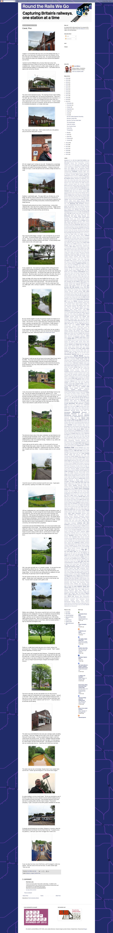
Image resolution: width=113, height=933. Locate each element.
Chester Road (72, 245)
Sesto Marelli (78, 507)
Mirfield (82, 422)
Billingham (66, 200)
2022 (67, 86)
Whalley (69, 589)
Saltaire (68, 500)
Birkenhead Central (73, 202)
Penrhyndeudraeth (68, 464)
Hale (84, 322)
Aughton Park (76, 184)
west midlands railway (80, 586)
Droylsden (70, 277)
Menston (77, 410)
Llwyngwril (73, 392)
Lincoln (79, 381)
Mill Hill (83, 420)
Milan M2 (87, 419)
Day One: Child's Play (72, 118)
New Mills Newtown (75, 436)
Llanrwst (66, 392)
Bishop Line (66, 206)
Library (74, 379)
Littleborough (86, 382)
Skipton (71, 517)
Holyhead (70, 344)
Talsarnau (84, 545)
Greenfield (72, 316)
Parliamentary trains (75, 460)
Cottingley (71, 257)
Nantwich (79, 431)
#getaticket (66, 160)
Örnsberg (78, 454)
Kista (88, 367)
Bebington (83, 192)
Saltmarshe (76, 500)
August (68, 111)
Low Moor (87, 395)
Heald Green (67, 334)
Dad (79, 625)
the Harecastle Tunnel (49, 332)
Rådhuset (66, 478)
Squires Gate (82, 527)
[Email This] (42, 871)
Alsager (65, 170)
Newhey (84, 437)
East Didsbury (81, 280)
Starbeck (68, 534)
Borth (88, 216)
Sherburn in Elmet (85, 511)
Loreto (65, 395)
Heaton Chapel (77, 334)
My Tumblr (68, 613)
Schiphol (87, 503)
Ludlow (73, 396)
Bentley (75, 195)
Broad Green (76, 222)
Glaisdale (81, 306)
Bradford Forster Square (79, 217)
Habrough (82, 319)
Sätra (72, 503)
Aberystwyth (66, 163)
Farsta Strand (76, 292)
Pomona (77, 468)
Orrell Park (86, 454)
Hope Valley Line (85, 344)
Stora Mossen (81, 538)
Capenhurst (66, 238)
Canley (80, 236)
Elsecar (84, 284)
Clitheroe (68, 250)
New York (87, 436)
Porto (74, 471)
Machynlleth (77, 399)
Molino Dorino (71, 423)
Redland (70, 485)
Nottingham (70, 449)
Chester (66, 245)
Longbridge (83, 393)
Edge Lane (87, 282)
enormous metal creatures (70, 285)
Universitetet (82, 566)
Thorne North (86, 555)
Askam (77, 181)
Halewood (87, 322)
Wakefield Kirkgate (85, 573)
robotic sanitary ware (79, 489)
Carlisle (77, 238)
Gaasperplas (80, 301)
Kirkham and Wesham (68, 367)
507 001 (71, 160)
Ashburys (72, 178)
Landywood (80, 372)
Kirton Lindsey (84, 367)
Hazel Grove (75, 333)
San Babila (87, 500)
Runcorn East (71, 496)
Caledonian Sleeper (80, 235)
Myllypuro (87, 430)
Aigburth (84, 165)
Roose (72, 492)
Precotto (69, 474)
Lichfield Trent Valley (85, 379)
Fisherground (73, 295)
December (69, 103)
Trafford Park (67, 561)
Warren (87, 576)
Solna (81, 521)
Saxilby (79, 503)
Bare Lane (68, 188)
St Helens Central (85, 528)
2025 (67, 80)
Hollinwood (81, 342)
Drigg (82, 275)
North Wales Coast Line (81, 443)
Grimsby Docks (78, 316)
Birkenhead (66, 202)
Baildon (78, 185)
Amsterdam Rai (75, 172)
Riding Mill (87, 486)
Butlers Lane (77, 234)
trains (85, 561)
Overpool (87, 457)
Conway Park (67, 255)
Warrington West (86, 578)
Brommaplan (66, 225)
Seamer (69, 506)
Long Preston (73, 393)
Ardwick (71, 177)
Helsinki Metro (71, 338)
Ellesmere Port (79, 284)
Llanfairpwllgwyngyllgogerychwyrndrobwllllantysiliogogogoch (76, 390)
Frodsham (70, 299)
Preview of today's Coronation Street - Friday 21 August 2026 (83, 618)
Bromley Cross (86, 224)
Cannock (84, 236)
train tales (80, 561)
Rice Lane (82, 486)
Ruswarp (87, 496)
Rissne (72, 488)
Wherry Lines (74, 589)
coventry (75, 257)
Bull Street (83, 228)
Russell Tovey (82, 496)
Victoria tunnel (79, 572)
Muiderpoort (87, 429)
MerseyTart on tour (77, 413)
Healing (71, 334)
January (69, 140)
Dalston (80, 264)
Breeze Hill (79, 220)
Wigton (77, 593)
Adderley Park (86, 164)
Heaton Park (83, 334)
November (69, 105)
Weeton (71, 583)
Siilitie (75, 514)
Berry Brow (78, 196)
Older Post (58, 895)
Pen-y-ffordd (86, 461)
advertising (77, 165)
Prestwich (70, 475)
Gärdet (73, 303)
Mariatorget (81, 406)
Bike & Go (84, 199)
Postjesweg (76, 472)
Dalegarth (76, 264)
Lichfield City (78, 379)
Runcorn (66, 496)
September (69, 109)
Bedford (66, 193)
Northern (87, 444)
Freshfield (81, 298)
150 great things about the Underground (82, 699)
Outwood (70, 457)
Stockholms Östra (76, 536)
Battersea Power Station (73, 192)
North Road (72, 443)
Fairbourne (71, 291)
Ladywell (82, 371)
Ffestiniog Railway (73, 294)
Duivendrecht (66, 278)
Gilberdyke (74, 306)
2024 (67, 82)
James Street (81, 357)
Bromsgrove (71, 225)
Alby (80, 167)
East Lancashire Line (68, 281)
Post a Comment (28, 892)
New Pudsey (82, 436)
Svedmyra (73, 543)
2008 (67, 152)
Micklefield (72, 416)
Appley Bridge (67, 177)
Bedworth (70, 193)
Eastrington (66, 282)
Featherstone (86, 292)
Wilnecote (75, 594)
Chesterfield (66, 246)
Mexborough (66, 416)
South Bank (79, 524)
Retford (85, 485)
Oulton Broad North (85, 456)
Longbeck (78, 393)
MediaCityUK (67, 410)
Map (77, 406)
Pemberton (82, 461)
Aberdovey (74, 161)
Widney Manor (81, 592)
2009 (67, 150)
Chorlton (84, 246)
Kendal (77, 361)
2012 (67, 144)
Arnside (80, 177)
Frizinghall (66, 299)
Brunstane (77, 227)
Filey (78, 294)
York (84, 604)
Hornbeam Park (67, 345)
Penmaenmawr (86, 463)
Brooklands (76, 225)
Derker (72, 271)
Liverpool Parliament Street (83, 385)
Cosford (87, 256)
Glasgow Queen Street (69, 308)
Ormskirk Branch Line (69, 454)
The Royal (69, 555)
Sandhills (78, 502)
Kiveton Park (79, 368)
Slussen (70, 518)
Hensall (65, 340)
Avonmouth (82, 184)
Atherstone (87, 182)
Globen (71, 309)
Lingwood (87, 381)
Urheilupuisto (82, 568)
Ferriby (65, 294)
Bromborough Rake (79, 224)
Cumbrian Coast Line (81, 263)
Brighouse (69, 221)
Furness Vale (70, 301)
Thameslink (72, 549)
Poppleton (85, 470)
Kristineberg (66, 371)
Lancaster (76, 372)
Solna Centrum (86, 521)
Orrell (82, 454)
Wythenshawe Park (71, 604)
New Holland (76, 434)
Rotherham (73, 493)
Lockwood (78, 392)
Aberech (78, 161)
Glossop (75, 309)
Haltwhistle (78, 324)
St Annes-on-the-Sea (71, 528)
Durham (78, 278)
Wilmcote (66, 594)
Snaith (83, 520)
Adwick (80, 165)
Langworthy (80, 374)
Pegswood (77, 461)
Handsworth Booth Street (74, 327)
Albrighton (76, 167)
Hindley (84, 341)
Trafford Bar (86, 559)
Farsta (72, 292)
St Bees (76, 528)
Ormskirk (87, 453)
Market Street (86, 406)
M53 (82, 397)
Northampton (82, 444)
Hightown (73, 341)
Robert (76, 488)
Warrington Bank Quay (69, 578)
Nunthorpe (66, 450)
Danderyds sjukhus (71, 266)
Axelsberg (87, 184)
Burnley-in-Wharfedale (85, 231)
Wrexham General (77, 603)
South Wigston (78, 525)
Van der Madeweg (82, 569)
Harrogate (79, 328)
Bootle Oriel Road (85, 214)
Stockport (82, 536)
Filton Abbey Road (85, 294)
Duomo (74, 278)
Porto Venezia (79, 471)
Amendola (84, 170)
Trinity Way (84, 562)
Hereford (69, 340)
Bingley (78, 200)
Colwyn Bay (81, 252)
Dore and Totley (76, 274)
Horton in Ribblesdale (84, 345)
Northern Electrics (73, 445)
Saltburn (72, 500)
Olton (77, 453)
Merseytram (87, 413)
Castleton (76, 239)
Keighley (69, 361)
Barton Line (71, 191)
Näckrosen (71, 431)
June (68, 114)
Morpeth (84, 426)
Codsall (71, 250)
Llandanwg (81, 388)
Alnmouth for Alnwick (84, 168)
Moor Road (84, 423)
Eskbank (68, 288)
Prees (72, 474)
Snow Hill (87, 520)
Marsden (69, 407)
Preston (66, 475)
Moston (65, 429)
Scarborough (83, 503)
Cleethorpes (81, 249)
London (87, 392)
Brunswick (81, 227)
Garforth (77, 303)
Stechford (76, 534)
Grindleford (66, 317)
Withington (77, 596)
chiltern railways (72, 246)
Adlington (66, 165)
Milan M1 (83, 419)
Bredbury (75, 220)
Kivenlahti (66, 368)
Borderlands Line (68, 216)
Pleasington (83, 467)
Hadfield (66, 320)
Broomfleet (81, 225)
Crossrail (84, 261)
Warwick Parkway (71, 579)
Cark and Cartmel (72, 238)
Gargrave (81, 303)
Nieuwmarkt (77, 440)
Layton (75, 375)
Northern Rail (37, 873)
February (69, 138)
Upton (78, 568)
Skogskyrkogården (77, 517)
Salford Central (76, 499)
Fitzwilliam (80, 295)
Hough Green (82, 347)
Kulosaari (71, 371)
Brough (84, 225)
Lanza (84, 374)
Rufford (68, 495)
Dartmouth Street (79, 267)
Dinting (81, 273)
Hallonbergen (86, 323)
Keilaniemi (74, 361)
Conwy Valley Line (77, 255)
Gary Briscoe (79, 305)
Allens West (77, 168)
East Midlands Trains (78, 281)
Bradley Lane (73, 218)
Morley (81, 426)
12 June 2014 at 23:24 (31, 890)
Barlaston (72, 188)
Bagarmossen (70, 185)
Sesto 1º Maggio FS (70, 507)
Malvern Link (77, 400)
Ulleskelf (83, 565)
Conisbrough (82, 253)
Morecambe (66, 426)
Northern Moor (86, 445)
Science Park (67, 504)
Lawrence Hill (71, 375)
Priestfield (74, 475)
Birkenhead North (80, 202)
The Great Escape (71, 122)
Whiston (79, 589)
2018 (67, 93)
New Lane (87, 434)
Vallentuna (70, 569)
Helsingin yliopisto (71, 337)
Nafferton (75, 431)
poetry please (67, 468)
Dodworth (87, 273)
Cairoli (74, 235)
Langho (84, 372)
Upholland (66, 568)
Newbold (66, 437)
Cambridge (69, 236)
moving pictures (76, 429)
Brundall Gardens (71, 227)
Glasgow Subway (78, 308)
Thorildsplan (77, 555)
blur (70, 213)
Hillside (77, 341)
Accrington (87, 163)
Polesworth (73, 468)
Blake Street (74, 210)
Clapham (68, 249)
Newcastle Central (72, 437)
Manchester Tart (73, 403)
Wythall (65, 604)
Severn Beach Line (85, 509)
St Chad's (80, 528)
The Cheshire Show (71, 126)
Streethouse (83, 541)
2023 (67, 84)
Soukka (75, 524)
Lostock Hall (79, 395)
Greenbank (66, 316)
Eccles (70, 282)
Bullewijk (87, 228)
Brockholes (66, 224)
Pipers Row (79, 467)
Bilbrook (87, 199)
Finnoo (65, 295)
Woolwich (72, 600)
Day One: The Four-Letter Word (74, 120)
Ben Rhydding (83, 193)
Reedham (75, 485)
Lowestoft (66, 396)
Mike (73, 419)
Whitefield (66, 590)
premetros (76, 474)
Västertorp (71, 571)
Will (79, 593)
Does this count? (82, 633)
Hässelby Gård (72, 330)
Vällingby (76, 569)
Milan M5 (74, 420)
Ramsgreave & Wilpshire (73, 479)
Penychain (81, 464)
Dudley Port (81, 277)
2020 (67, 90)
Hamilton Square (85, 324)
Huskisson (66, 351)
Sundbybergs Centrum (79, 542)
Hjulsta (88, 341)
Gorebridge (84, 310)
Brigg (65, 221)
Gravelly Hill (87, 312)
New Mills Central (67, 436)
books (65, 214)
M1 (72, 397)
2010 (67, 148)
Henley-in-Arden (86, 338)
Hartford (83, 328)
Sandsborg (82, 502)
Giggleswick (69, 306)
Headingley (87, 333)
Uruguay (66, 569)
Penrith (73, 464)
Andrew (77, 174)
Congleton (77, 253)
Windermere (79, 594)
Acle (70, 164)
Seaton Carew (78, 506)
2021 (67, 88)
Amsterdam (74, 171)
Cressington (66, 260)
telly (88, 548)
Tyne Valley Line (68, 565)
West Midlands (81, 28)
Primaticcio (78, 475)
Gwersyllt (72, 319)
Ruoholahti (76, 496)
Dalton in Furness (85, 264)
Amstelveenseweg (67, 171)
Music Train (83, 430)
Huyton (82, 351)
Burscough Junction (76, 232)
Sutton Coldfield (67, 543)
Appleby (87, 175)
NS (84, 449)
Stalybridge (73, 532)
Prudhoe (82, 475)
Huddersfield (72, 348)
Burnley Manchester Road (75, 231)
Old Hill (69, 452)
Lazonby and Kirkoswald (82, 375)
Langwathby (75, 374)
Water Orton (77, 579)
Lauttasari (66, 375)
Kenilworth (82, 361)
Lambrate (66, 372)
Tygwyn (77, 564)
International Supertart (70, 354)
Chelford (75, 243)
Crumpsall (69, 263)
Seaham (66, 506)
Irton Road (82, 354)
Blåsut (82, 210)
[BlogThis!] (43, 871)
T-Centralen (70, 545)
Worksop (83, 601)
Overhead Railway (81, 457)
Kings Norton (69, 364)
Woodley (87, 599)
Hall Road (81, 323)
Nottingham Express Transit (78, 449)
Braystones (66, 220)
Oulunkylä (66, 457)
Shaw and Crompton (77, 510)
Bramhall (78, 218)
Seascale (73, 506)
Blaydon (85, 210)
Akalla (69, 167)
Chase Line (73, 242)
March (68, 136)
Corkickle (66, 256)
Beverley (76, 199)
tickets (82, 557)
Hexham (87, 340)
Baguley (74, 185)
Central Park (81, 241)
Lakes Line (87, 371)
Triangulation (70, 130)
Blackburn (82, 206)
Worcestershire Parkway (69, 601)
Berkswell (84, 195)
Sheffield (87, 510)
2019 (67, 91)
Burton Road (83, 232)
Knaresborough (86, 368)
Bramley (82, 218)
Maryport (66, 409)
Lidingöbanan (67, 381)
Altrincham (73, 170)
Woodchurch (86, 597)
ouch (80, 456)
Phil (65, 465)
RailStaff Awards (82, 478)
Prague (65, 474)
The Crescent (79, 551)
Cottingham (66, 257)
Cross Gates (81, 260)
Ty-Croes (71, 564)
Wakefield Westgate (68, 575)
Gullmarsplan (66, 319)
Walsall (72, 576)
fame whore (86, 291)
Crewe (71, 260)
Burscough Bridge (68, 232)
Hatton (79, 331)
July (68, 113)
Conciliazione (66, 253)
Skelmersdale (66, 517)
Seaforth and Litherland (84, 504)
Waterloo (81, 579)
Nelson (79, 433)
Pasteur (83, 460)
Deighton (75, 270)
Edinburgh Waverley (68, 284)
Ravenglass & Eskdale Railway (76, 481)
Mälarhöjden (66, 400)
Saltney (80, 500)
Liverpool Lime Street (73, 385)
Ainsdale (87, 165)
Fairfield (75, 291)
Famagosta (80, 291)
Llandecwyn (87, 388)
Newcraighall (79, 437)
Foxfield (74, 298)
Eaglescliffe (66, 280)
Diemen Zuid (73, 273)
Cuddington (73, 263)
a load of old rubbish (81, 160)
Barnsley (66, 189)
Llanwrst (69, 392)
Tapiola (83, 546)
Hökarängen (70, 342)
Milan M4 (70, 420)
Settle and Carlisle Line (69, 509)
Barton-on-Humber (78, 191)
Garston (69, 305)
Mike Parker (76, 419)
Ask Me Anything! (69, 615)
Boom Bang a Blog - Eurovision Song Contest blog (83, 686)
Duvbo (81, 278)
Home (42, 895)
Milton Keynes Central (73, 422)
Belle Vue (74, 193)
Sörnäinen (71, 524)
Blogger (85, 929)
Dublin (73, 277)
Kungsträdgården (77, 371)
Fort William (83, 296)
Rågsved (76, 478)
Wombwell (77, 597)
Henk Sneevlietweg (78, 338)
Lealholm (76, 376)
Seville (65, 510)
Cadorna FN (86, 234)
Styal (72, 542)
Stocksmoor (66, 538)
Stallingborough (67, 532)
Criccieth (74, 260)
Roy (65, 495)
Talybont (87, 545)
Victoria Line (73, 572)
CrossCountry (74, 261)
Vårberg (87, 569)
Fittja (77, 295)
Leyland (71, 379)
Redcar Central (67, 483)
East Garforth (86, 280)
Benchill (87, 193)
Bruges (87, 225)
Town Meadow (81, 559)
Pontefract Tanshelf (79, 470)
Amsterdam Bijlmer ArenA (83, 171)
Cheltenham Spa (80, 243)
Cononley (87, 253)
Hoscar (73, 347)
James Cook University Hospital (71, 357)
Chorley (80, 246)
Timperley (67, 558)
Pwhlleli (69, 477)
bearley (79, 192)
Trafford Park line (73, 561)
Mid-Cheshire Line (78, 416)
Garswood (74, 305)
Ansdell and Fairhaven (74, 175)
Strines (65, 542)
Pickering (66, 467)
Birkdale (87, 200)
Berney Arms (73, 196)
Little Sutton (80, 382)
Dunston (71, 278)
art (85, 177)
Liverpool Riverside (76, 386)
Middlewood (66, 418)
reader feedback (71, 482)
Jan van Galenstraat (71, 358)
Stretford (87, 541)
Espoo (71, 288)
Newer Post (25, 895)
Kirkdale (87, 365)
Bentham (66, 195)
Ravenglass (66, 481)
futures (75, 301)
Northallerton (76, 444)
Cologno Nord (67, 252)
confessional (72, 253)
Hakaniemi (80, 322)
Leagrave (73, 376)
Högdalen (66, 342)
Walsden (75, 576)
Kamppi (79, 360)
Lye (67, 397)
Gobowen (80, 309)
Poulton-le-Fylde (82, 472)
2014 (67, 101)
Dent (88, 270)
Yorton (70, 606)
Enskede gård (79, 285)
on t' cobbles (82, 453)
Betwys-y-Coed (72, 199)
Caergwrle (66, 235)
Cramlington (74, 259)
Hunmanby (78, 349)
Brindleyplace (74, 221)
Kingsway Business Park (76, 364)
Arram (83, 177)
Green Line (81, 315)
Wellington (76, 583)
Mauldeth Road (79, 409)
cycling (68, 264)
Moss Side (78, 427)
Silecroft (78, 514)
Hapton (81, 327)
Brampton (87, 218)
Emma (88, 284)
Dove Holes (86, 274)
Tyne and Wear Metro (84, 564)
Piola (75, 467)
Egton (74, 284)
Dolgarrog (66, 274)
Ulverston (87, 565)
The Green (78, 552)
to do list (74, 558)
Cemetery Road (75, 241)
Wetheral (84, 587)
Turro (88, 562)
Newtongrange (71, 440)
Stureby (69, 542)
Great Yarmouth (71, 315)
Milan (80, 419)
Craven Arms (80, 259)
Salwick (83, 500)
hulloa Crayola (85, 348)
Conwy (71, 255)
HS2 (69, 348)
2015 (67, 99)
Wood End (82, 597)
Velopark (82, 571)
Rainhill (65, 479)
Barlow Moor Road (77, 188)
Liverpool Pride (67, 386)
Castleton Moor (81, 239)
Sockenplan (66, 521)
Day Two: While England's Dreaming (75, 116)
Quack (74, 477)
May (68, 132)
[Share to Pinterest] (48, 871)
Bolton (77, 213)
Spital (73, 527)
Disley (84, 273)
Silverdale (66, 516)
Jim (88, 358)
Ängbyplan (81, 174)
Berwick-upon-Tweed (85, 196)
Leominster (87, 378)
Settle (88, 507)
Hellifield (87, 335)
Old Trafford (77, 452)
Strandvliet (80, 539)
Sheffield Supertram (68, 511)
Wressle (65, 603)
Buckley (70, 228)
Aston (83, 182)
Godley (84, 309)
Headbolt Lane (81, 333)
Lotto (84, 395)
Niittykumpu (83, 440)
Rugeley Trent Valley (84, 495)
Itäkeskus (71, 356)
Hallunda (66, 324)
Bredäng (71, 220)
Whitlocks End (86, 590)
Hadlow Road (70, 320)
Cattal (86, 239)
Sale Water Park (69, 499)
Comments (68, 38)
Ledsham (69, 378)
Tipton (71, 558)
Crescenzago (86, 259)
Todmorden (79, 558)
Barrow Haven (76, 189)
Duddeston (77, 277)
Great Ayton (66, 313)
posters (71, 472)
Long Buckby (67, 393)
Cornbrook (71, 256)
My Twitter (68, 612)
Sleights (87, 517)
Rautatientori (86, 479)
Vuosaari (75, 573)
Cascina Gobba (67, 239)
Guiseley (87, 317)
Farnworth (66, 292)
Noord (88, 440)
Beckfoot (87, 192)
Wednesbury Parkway (84, 582)
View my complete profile (77, 71)
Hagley (72, 322)
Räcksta (83, 477)
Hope (81, 344)
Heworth (84, 340)
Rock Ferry (77, 491)
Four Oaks (70, 298)
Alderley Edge (84, 167)
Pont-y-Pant (82, 468)
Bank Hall (80, 186)
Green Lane (76, 315)
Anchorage (73, 174)
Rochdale (87, 489)
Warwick (65, 579)
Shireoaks (84, 513)
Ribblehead (78, 486)
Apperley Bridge (82, 175)
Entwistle (84, 285)
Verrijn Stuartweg (67, 572)
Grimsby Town (85, 316)
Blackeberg (87, 206)
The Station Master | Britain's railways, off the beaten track (83, 666)
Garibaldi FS (86, 303)
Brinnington (80, 221)
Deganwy (70, 270)
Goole (77, 310)
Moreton (71, 426)
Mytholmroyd (66, 431)
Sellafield (85, 506)
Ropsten (75, 492)
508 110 (74, 160)
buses (72, 234)
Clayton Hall (76, 249)
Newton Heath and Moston (79, 438)
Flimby (88, 295)
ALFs (72, 168)
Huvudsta (78, 351)
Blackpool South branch (80, 209)
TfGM (68, 550)
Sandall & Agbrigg (67, 502)
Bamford (87, 185)
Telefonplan (78, 548)
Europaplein (87, 288)
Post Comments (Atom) (33, 898)
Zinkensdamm (74, 606)
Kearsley (66, 361)
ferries (68, 294)
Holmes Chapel (86, 342)
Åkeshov (72, 167)
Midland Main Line (75, 418)
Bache (65, 185)
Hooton (77, 344)
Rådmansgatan (71, 478)
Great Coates (73, 313)
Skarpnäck (87, 516)
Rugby (71, 495)
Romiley (65, 492)
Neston (82, 433)
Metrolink (86, 415)
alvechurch (78, 170)
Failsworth (66, 291)
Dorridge (82, 274)
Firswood (69, 295)
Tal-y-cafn (75, 545)
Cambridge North (75, 236)
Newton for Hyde (70, 438)
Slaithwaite (83, 517)
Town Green (71, 559)
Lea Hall (68, 376)
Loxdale (69, 396)
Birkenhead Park (74, 203)
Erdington (82, 287)
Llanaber (71, 388)
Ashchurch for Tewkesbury (80, 178)
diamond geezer (82, 717)
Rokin (81, 491)
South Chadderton (85, 524)
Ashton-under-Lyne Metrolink (69, 181)
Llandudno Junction (76, 389)
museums (78, 430)
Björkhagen (72, 206)
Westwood (80, 587)
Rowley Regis (86, 493)
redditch (65, 485)
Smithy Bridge (78, 520)
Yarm (82, 604)
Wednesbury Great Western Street (71, 582)
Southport (84, 525)
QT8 (71, 477)
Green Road (86, 315)
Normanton (83, 441)
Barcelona (84, 186)
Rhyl (74, 486)
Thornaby (81, 555)
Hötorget (77, 347)
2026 (67, 78)
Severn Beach (78, 509)
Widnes (76, 592)
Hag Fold (87, 320)
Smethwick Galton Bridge (84, 518)
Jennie (77, 358)
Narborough (83, 431)
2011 (67, 146)
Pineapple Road (71, 467)
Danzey (83, 266)
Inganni (87, 352)
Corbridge (83, 255)
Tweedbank (66, 564)
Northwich (81, 447)
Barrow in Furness (83, 189)
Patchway (87, 460)
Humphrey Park (67, 349)
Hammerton (74, 326)
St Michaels (78, 529)
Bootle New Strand (75, 214)
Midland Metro (85, 418)
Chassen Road (79, 242)
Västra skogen (77, 571)
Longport (32, 873)
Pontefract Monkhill (71, 470)
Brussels (85, 227)
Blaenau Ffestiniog (68, 210)
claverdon (72, 249)
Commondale (86, 252)
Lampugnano (70, 372)
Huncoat (73, 349)
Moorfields (70, 425)
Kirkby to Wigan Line (75, 365)
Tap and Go (79, 546)
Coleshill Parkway (77, 250)
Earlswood (76, 280)
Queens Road (79, 477)
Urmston (87, 568)
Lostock (68, 395)
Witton (81, 596)
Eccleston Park (75, 282)
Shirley (88, 513)
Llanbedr (76, 388)
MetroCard (74, 415)
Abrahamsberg (81, 163)
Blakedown (79, 210)
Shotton (65, 514)
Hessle (77, 340)
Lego (76, 378)
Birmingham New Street (74, 204)
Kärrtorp (87, 360)
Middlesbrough (86, 416)
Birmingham (81, 203)
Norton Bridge (86, 447)
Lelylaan (83, 378)
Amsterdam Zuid (82, 172)
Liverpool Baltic (71, 383)
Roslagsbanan (67, 493)
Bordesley (84, 216)
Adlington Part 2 (71, 165)
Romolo (69, 492)
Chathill (84, 242)
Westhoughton (75, 587)
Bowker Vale (71, 217)
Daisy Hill (72, 264)
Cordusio (87, 255)
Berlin (88, 195)
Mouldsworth (70, 429)
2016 (67, 97)
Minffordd (79, 422)
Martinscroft (84, 407)
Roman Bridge (86, 491)
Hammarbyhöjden (67, 326)
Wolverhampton (86, 596)
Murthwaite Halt (73, 430)
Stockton (70, 538)
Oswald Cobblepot (74, 456)
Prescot (79, 474)
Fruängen (74, 299)
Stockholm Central (78, 535)
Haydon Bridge (70, 333)
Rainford (87, 478)
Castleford (72, 239)
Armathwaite (75, 177)
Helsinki (77, 337)
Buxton (81, 234)
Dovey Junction (67, 275)
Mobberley (66, 423)
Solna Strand (67, 523)
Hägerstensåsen (67, 322)
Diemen (68, 273)
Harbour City (86, 327)
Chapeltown (69, 242)
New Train (81, 659)
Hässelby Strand (79, 330)
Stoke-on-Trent (76, 538)
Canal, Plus (69, 128)
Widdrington (72, 592)
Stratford (83, 539)
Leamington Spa (82, 376)
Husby (88, 349)
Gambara (84, 302)
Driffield (79, 275)
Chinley (77, 246)
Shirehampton (78, 513)
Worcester (87, 600)
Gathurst (84, 305)
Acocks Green (74, 164)
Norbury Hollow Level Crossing (75, 441)
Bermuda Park (67, 196)
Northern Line (80, 445)
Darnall (74, 267)
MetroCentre (80, 415)
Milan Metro (79, 420)
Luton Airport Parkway (82, 396)
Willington (87, 593)
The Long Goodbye (79, 554)
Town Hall (76, 559)
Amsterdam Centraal (68, 172)
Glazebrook (66, 309)
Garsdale (66, 305)
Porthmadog (70, 471)
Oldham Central (83, 452)
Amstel (88, 170)
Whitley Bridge (78, 590)
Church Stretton (81, 248)
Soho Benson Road (73, 521)
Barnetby (87, 188)
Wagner (79, 573)
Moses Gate (73, 427)
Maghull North (86, 399)
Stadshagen (83, 531)
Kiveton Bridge (72, 368)
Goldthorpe (73, 310)
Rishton (69, 488)
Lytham (70, 397)
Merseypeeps (67, 412)
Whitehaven (71, 590)
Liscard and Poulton (73, 382)
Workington (78, 601)
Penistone (70, 463)
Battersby (66, 192)
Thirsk (73, 555)
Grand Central (73, 312)
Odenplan (84, 450)
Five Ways (84, 295)
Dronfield (66, 277)
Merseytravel (67, 415)
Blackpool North (67, 207)
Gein (65, 306)
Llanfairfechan (86, 389)
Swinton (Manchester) (79, 543)
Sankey (68, 503)
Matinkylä (73, 409)
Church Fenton (74, 248)
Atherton (66, 184)
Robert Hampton (82, 624)
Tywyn (73, 565)
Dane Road (78, 266)
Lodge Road (82, 392)
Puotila (65, 477)
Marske (73, 407)
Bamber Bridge (83, 185)
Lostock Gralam (74, 395)
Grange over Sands (80, 312)
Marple (65, 407)
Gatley (88, 305)
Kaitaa (71, 360)
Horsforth (77, 345)
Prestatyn (83, 474)
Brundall (66, 227)
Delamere (79, 270)
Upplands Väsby (72, 568)
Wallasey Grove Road (80, 575)
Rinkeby (65, 488)
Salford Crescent (82, 499)
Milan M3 (66, 420)
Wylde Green (86, 603)
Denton (65, 271)
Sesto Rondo (83, 507)
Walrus (68, 576)
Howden (87, 347)
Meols (82, 410)
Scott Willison (77, 66)
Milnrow (67, 422)
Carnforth (81, 238)
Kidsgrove (28, 873)
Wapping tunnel (83, 576)
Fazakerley (81, 292)
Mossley (82, 427)
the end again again (71, 552)
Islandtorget (87, 354)
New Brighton (67, 434)
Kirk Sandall (84, 364)
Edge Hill (82, 282)
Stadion (78, 531)
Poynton (87, 472)
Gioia (78, 306)
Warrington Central (78, 578)
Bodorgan (74, 213)
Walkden (74, 575)
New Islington (82, 434)
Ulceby (80, 565)
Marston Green (78, 407)
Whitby (83, 589)
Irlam (78, 354)
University (87, 566)
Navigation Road (74, 433)
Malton (71, 400)
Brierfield (87, 220)
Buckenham (66, 228)
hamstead (87, 326)
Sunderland (87, 542)
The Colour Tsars (71, 551)
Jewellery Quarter (83, 358)
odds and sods (78, 450)
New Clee (72, 434)
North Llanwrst (67, 443)
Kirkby (88, 364)
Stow (76, 539)
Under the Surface (71, 124)
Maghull (81, 399)
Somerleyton (73, 523)
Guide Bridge (82, 317)
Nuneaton (87, 449)
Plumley (87, 467)
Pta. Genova (86, 475)
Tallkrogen (79, 545)
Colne (82, 250)
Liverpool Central (79, 383)
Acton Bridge (80, 164)
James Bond (78, 356)
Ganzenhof (69, 303)
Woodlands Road (74, 599)
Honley (74, 344)
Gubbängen (76, 317)
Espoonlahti (75, 288)
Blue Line (81, 211)
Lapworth (87, 374)
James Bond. (86, 356)
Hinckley (80, 341)
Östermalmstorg (67, 456)
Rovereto (82, 493)
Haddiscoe (87, 319)
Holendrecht (76, 342)
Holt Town (66, 344)
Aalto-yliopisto (69, 161)
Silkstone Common (85, 514)
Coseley (83, 256)
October (69, 107)
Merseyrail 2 (85, 412)
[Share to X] (45, 871)
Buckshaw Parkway (77, 228)
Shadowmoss (69, 510)
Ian (70, 352)
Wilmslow (70, 594)
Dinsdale (77, 273)
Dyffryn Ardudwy (86, 278)
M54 (85, 397)
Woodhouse (66, 599)
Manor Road (70, 406)
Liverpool (66, 383)
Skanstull (71, 516)
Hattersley (75, 331)
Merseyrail (76, 412)
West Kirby (84, 584)
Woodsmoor (66, 600)
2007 (67, 154)
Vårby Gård (66, 571)
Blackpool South (71, 209)
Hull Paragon (79, 348)
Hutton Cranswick (72, 351)
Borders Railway (77, 216)
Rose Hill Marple (86, 492)
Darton (84, 267)
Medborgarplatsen (85, 409)
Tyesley (74, 564)
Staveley (72, 534)
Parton (80, 460)
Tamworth (75, 546)
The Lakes (72, 554)
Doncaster (71, 274)
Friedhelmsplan (86, 298)
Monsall (76, 423)
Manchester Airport (85, 400)
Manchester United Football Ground (76, 404)
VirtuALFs (71, 573)
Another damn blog (83, 648)
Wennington (84, 583)
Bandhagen (71, 186)
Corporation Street (77, 256)
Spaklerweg (69, 527)
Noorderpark (66, 441)
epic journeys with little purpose (76, 286)
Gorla (88, 310)
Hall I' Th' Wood (75, 323)
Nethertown (87, 433)
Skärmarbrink (81, 516)
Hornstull (73, 345)
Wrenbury (87, 601)
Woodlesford (82, 599)
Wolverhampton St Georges (69, 597)
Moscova (87, 426)
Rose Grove (80, 492)
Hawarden (83, 331)
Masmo (69, 409)
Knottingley (66, 369)
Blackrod (87, 209)
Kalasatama (75, 360)
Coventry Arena (80, 257)
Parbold (69, 460)
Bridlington (83, 220)
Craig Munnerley (67, 259)
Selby (82, 506)
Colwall (77, 252)
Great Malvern (79, 313)
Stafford (87, 531)
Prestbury (87, 474)
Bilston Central (72, 200)
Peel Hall (72, 461)
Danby (65, 266)
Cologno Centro (86, 250)
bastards (84, 191)
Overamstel (75, 457)
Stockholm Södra (67, 536)
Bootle (69, 214)
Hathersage (70, 331)
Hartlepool (66, 330)
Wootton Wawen (80, 600)
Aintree (65, 167)
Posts (67, 36)
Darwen (87, 267)
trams (88, 561)
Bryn (88, 227)
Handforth (66, 327)
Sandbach (74, 502)
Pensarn (76, 464)
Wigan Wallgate (71, 593)
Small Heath (75, 518)
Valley (73, 569)
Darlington (70, 267)
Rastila (82, 479)
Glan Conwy (86, 306)
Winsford (84, 594)
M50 (76, 397)
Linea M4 (83, 381)
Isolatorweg (66, 356)
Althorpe (69, 170)
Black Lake (77, 206)
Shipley (73, 513)
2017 (67, 95)
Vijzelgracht (85, 572)
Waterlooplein (67, 580)
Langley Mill (69, 374)
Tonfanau (83, 558)
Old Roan (73, 452)
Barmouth (83, 188)
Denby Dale (84, 270)
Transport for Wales (78, 562)
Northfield (76, 447)
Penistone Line (76, 463)
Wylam (82, 603)
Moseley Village (67, 427)
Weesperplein (67, 583)
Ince (78, 352)
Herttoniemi (74, 340)
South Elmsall (67, 525)
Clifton (85, 249)
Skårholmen (76, 516)
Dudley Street (86, 277)
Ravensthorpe (86, 481)
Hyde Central (86, 351)
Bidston (79, 199)
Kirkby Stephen (67, 365)
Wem (80, 583)
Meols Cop (86, 410)
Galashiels (80, 302)
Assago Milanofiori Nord (76, 182)
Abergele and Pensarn (84, 161)
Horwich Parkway (67, 347)
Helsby (65, 337)
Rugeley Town (77, 495)
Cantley (87, 236)
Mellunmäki (73, 410)
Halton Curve (71, 324)
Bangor (75, 186)
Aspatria (80, 181)
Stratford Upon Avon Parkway (74, 541)
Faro (69, 292)
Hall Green (70, 323)
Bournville (66, 217)
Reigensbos (80, 485)
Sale (65, 499)
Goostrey (80, 310)
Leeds (73, 378)
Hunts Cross (83, 349)
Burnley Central (67, 231)
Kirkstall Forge (77, 367)
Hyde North (66, 352)
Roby (84, 489)
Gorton (65, 312)
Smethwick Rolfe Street (69, 520)
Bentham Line (71, 195)
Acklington (66, 164)
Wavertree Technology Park (75, 580)
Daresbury (87, 266)
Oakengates (71, 450)
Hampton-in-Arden (80, 326)
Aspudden (84, 181)
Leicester (79, 378)
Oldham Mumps (73, 453)
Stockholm (71, 535)
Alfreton (69, 168)
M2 (74, 397)
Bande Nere (66, 186)
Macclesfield (72, 399)
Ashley (88, 178)
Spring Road (76, 527)
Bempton (78, 193)
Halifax (65, 323)
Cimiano (85, 248)
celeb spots (69, 241)
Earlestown (71, 280)
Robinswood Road (71, 489)
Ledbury (66, 378)
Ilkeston (73, 352)
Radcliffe (87, 477)
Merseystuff (66, 413)
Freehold (77, 298)
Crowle (65, 263)
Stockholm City (86, 535)
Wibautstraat (66, 592)
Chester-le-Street (79, 245)
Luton (76, 396)
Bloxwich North (76, 211)
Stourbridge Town (71, 539)
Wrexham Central (71, 603)
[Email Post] (39, 871)
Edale (79, 282)
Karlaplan (83, 360)
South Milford (72, 525)
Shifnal (65, 513)
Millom (86, 420)
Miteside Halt (86, 422)
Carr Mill (84, 238)
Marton (88, 407)
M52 (80, 397)
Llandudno (66, 389)
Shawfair (83, 510)
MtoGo (82, 429)
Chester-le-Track (86, 245)
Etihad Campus (81, 288)
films (81, 294)
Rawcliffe (66, 482)
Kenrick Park (86, 361)
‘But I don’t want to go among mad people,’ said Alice (83, 650)
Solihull (78, 521)
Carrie (88, 238)
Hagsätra (76, 322)
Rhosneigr (71, 486)
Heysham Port (67, 341)
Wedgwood (87, 580)
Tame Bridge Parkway (68, 546)
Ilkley (76, 352)
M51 (78, 397)
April (68, 134)
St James (74, 529)
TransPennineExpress (68, 562)
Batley (88, 191)
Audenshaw (70, 184)
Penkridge (81, 463)
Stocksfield (87, 536)
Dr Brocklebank (74, 275)
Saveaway (75, 503)
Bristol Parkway (86, 221)
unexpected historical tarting (71, 566)
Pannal (65, 460)
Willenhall (83, 593)
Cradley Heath (86, 257)
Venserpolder (86, 571)
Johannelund (66, 360)
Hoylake (65, 348)
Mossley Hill (86, 427)
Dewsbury (76, 271)
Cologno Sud (73, 252)
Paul (69, 461)
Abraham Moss (74, 163)
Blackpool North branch (76, 207)
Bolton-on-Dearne (82, 213)
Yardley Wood (78, 604)
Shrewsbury (70, 514)
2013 (67, 142)
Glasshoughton (86, 308)
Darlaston (66, 267)
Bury (69, 234)
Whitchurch (87, 589)
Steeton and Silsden (82, 534)
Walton (78, 576)
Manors (74, 406)
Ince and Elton (83, 352)
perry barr (87, 464)
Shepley (79, 511)
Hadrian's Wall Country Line (79, 320)
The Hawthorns (84, 552)
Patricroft (66, 461)
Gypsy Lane (77, 319)
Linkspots (66, 382)
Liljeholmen (72, 381)
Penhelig (66, 463)
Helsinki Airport (82, 337)
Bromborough (71, 224)
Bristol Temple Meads (68, 222)
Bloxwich (71, 211)
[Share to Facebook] (46, 871)
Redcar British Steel (85, 482)
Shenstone (75, 511)
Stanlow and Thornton (80, 532)
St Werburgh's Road (72, 531)
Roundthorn (77, 493)
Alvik (81, 170)
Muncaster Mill (67, 430)
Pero (84, 464)
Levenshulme (66, 379)
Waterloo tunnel (86, 579)
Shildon (69, 513)
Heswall (80, 340)
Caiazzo (70, 235)
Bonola (87, 213)
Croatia (77, 260)
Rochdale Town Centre (69, 491)
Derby (69, 271)
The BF (84, 550)
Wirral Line (71, 596)
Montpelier (80, 423)
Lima (76, 381)
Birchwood (83, 200)
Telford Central (84, 548)
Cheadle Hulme (70, 243)
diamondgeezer (81, 271)
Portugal (84, 471)
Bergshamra (80, 195)
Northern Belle (67, 445)
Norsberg (87, 441)
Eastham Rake (86, 281)
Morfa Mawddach (76, 426)
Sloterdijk (66, 518)
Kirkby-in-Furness (82, 365)
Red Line (78, 482)
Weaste (82, 580)
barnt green (70, 189)
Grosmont (71, 317)
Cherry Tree (86, 243)
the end (84, 551)
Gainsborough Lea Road (73, 302)
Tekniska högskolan (71, 548)
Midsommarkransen (68, 419)
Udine (77, 565)
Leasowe (87, 376)
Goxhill (68, 312)
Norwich (66, 449)
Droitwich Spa (86, 275)
